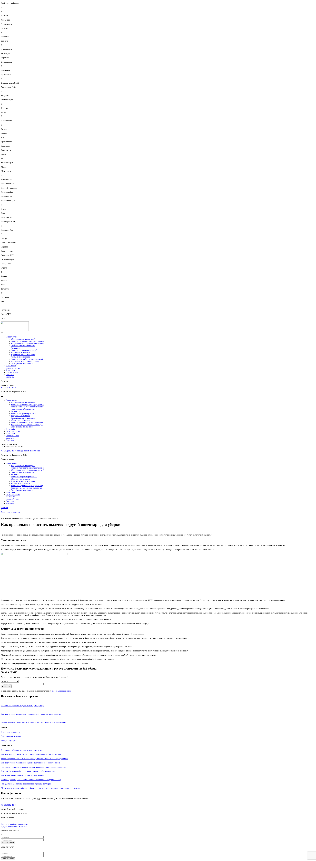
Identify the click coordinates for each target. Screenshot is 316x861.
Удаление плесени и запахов (23, 355)
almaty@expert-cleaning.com (28, 451)
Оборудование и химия (11, 736)
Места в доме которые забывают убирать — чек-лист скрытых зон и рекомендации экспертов (40, 788)
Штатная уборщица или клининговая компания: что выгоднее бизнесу (31, 780)
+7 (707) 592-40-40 (8, 387)
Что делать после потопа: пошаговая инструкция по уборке (26, 784)
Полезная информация (10, 512)
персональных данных (61, 691)
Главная (4, 508)
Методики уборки (8, 740)
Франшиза (10, 370)
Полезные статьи (13, 368)
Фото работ (11, 366)
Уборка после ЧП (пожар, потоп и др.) (27, 361)
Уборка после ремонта (20, 352)
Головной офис (12, 372)
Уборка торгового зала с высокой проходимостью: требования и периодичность (34, 759)
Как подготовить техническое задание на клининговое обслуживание (30, 763)
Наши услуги (11, 337)
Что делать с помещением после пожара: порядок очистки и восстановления (33, 767)
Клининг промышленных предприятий (27, 341)
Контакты (10, 377)
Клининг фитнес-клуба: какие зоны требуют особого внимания (28, 771)
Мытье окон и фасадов (20, 357)
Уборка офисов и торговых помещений (27, 343)
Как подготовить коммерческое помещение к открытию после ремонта (31, 754)
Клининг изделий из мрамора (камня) (27, 359)
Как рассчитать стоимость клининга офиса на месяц (23, 775)
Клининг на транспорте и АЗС (24, 350)
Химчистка (15, 348)
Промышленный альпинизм (23, 346)
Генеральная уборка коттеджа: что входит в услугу (22, 750)
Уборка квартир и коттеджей (23, 339)
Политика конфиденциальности (14, 824)
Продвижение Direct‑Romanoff (14, 826)
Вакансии (10, 375)
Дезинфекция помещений (22, 363)
